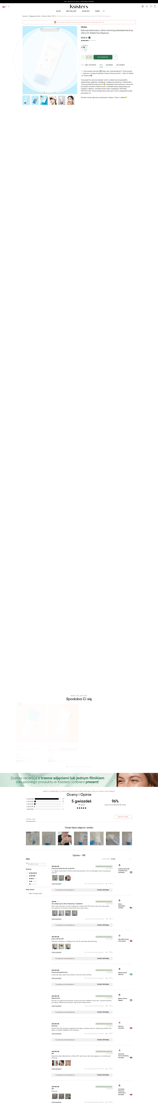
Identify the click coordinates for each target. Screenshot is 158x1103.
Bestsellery (71, 11)
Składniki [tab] (109, 65)
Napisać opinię (123, 817)
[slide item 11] (89, 766)
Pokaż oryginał (103, 890)
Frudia (84, 27)
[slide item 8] (82, 766)
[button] (26, 100)
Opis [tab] (101, 65)
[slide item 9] (84, 766)
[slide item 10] (86, 766)
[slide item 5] (75, 766)
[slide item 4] (73, 766)
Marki (97, 11)
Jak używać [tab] (120, 65)
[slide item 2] (69, 766)
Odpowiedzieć (56, 884)
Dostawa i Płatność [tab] (88, 65)
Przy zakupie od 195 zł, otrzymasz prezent (79, 1)
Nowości (86, 11)
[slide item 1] (67, 766)
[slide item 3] (71, 766)
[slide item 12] (91, 766)
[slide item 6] (78, 766)
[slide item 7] (80, 766)
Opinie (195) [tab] (30, 819)
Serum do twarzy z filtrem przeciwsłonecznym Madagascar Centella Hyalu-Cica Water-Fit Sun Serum (62, 750)
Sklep (58, 11)
